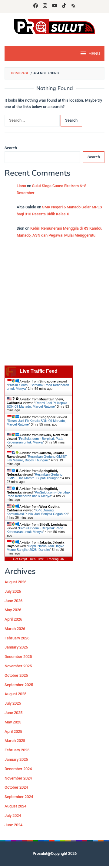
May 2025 (13, 722)
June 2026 (13, 600)
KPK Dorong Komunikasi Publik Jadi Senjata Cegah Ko (37, 512)
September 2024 (19, 796)
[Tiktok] (64, 6)
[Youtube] (55, 6)
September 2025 (19, 684)
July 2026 (13, 591)
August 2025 (15, 694)
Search (11, 148)
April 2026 (13, 619)
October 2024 (16, 787)
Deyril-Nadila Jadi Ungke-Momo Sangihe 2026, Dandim (36, 547)
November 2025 (18, 666)
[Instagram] (45, 6)
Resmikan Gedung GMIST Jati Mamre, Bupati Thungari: (37, 458)
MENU (94, 53)
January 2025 (16, 759)
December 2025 (18, 656)
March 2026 (15, 628)
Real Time (37, 559)
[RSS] (73, 6)
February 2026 (17, 638)
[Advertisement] (54, 304)
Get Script (20, 559)
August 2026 (15, 582)
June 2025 (13, 712)
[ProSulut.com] (54, 26)
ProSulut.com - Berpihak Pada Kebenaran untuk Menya (35, 440)
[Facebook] (35, 6)
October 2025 (16, 675)
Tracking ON (55, 559)
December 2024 (18, 769)
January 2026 (16, 647)
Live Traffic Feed (39, 371)
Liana (21, 186)
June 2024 (13, 825)
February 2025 (17, 750)
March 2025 (15, 740)
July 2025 (13, 703)
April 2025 (13, 731)
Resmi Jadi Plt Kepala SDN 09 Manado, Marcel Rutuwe (37, 404)
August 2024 (15, 806)
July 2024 (13, 815)
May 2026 (13, 610)
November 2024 (18, 778)
